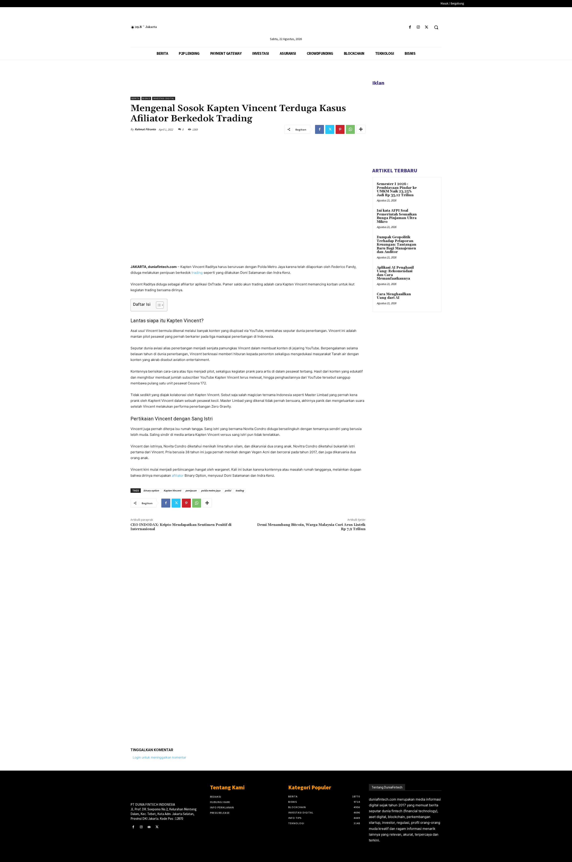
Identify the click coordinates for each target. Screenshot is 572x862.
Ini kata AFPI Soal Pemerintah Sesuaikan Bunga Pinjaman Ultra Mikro (397, 216)
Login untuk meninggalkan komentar (159, 757)
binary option (151, 490)
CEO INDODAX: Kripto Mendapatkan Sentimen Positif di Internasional (180, 527)
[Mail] (149, 827)
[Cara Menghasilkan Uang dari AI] (429, 299)
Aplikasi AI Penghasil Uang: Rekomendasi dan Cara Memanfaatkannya (395, 273)
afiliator (178, 475)
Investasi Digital (163, 98)
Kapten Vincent (172, 490)
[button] (436, 27)
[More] (361, 129)
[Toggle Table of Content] (158, 305)
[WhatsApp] (350, 129)
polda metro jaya (210, 490)
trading (197, 272)
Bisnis (146, 98)
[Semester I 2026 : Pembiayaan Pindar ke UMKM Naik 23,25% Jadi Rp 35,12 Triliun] (429, 189)
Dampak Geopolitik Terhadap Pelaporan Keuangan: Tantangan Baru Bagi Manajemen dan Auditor (396, 244)
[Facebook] (410, 27)
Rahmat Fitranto (145, 129)
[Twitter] (427, 27)
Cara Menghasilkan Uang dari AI (394, 296)
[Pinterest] (340, 129)
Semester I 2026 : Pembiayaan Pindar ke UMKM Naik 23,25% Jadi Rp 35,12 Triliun (397, 189)
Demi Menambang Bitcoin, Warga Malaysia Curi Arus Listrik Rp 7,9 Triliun (311, 527)
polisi (228, 490)
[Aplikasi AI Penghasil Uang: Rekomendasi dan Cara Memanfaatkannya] (429, 273)
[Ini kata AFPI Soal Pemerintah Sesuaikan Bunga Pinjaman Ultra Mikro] (429, 216)
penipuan (191, 490)
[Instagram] (418, 27)
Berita (135, 98)
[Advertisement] (248, 675)
